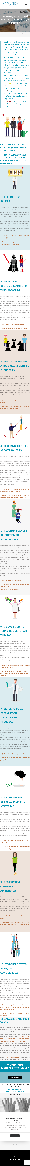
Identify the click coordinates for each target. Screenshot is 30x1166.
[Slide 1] (13, 1144)
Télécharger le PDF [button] (15, 1077)
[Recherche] (21, 4)
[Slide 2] (15, 1144)
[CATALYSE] (10, 4)
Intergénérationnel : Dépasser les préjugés (15, 1119)
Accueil (8, 34)
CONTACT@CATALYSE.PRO (15, 1091)
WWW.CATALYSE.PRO (14, 1089)
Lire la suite (15, 1135)
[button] (26, 4)
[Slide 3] (17, 1144)
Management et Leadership (17, 34)
